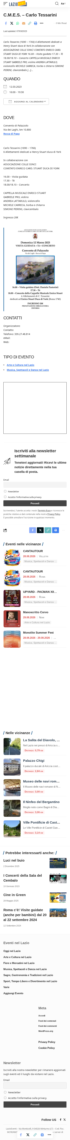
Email (6, 479)
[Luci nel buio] (58, 863)
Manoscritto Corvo (35, 612)
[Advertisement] (35, 691)
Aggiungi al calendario (28, 102)
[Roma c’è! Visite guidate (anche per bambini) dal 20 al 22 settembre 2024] (58, 913)
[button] (6, 4)
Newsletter (13, 491)
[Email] (23, 23)
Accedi (41, 1016)
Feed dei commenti (47, 1026)
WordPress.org (45, 1031)
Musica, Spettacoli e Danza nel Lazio (28, 369)
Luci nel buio (13, 860)
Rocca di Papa (11, 133)
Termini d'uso (44, 510)
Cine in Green (14, 895)
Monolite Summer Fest (38, 632)
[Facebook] (60, 1120)
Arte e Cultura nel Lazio (20, 365)
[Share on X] (11, 23)
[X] (65, 1120)
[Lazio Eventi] (18, 4)
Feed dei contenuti (47, 1021)
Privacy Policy (53, 514)
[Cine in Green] (58, 897)
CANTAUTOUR (33, 551)
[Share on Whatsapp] (17, 23)
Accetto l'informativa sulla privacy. (25, 497)
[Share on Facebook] (5, 23)
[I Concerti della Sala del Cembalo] (58, 878)
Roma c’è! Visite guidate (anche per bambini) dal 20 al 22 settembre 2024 (25, 915)
